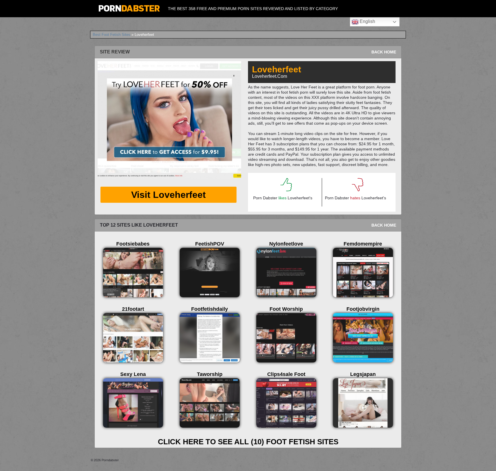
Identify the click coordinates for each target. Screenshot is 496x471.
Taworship (209, 374)
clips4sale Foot (286, 374)
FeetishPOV (209, 244)
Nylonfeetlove (286, 244)
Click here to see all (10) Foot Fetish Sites (248, 441)
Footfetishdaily (209, 309)
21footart (133, 309)
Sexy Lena (133, 374)
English (367, 21)
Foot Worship (286, 309)
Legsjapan (363, 374)
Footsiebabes (133, 244)
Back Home (383, 52)
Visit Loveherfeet (168, 195)
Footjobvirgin (362, 309)
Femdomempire (363, 244)
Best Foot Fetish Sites (111, 34)
